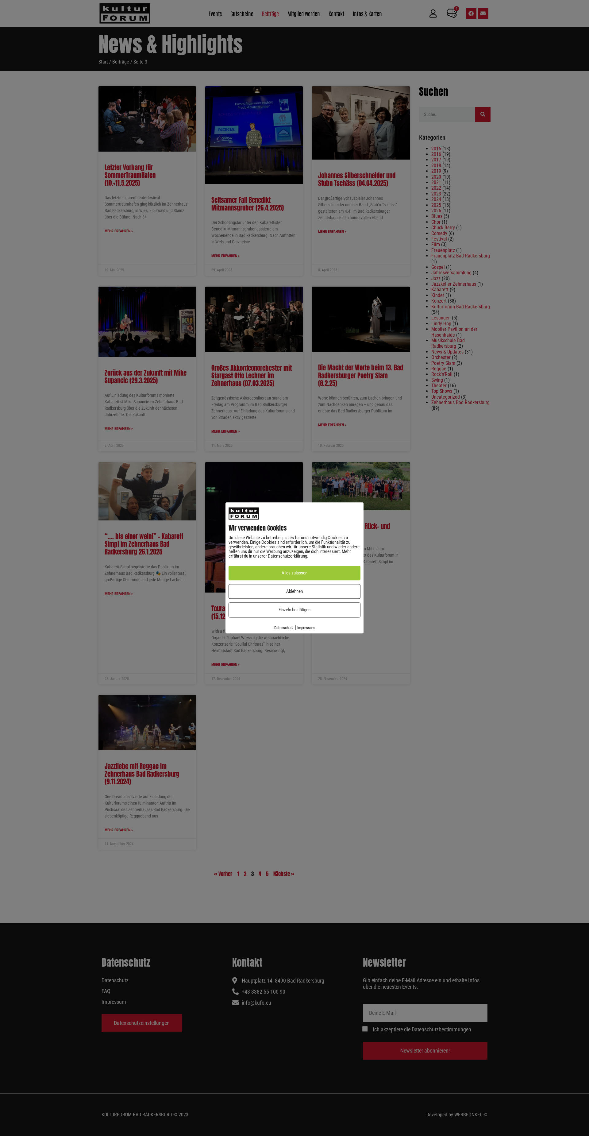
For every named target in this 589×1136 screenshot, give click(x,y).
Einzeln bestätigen (294, 610)
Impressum (306, 627)
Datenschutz (284, 627)
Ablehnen (294, 591)
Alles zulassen (294, 573)
